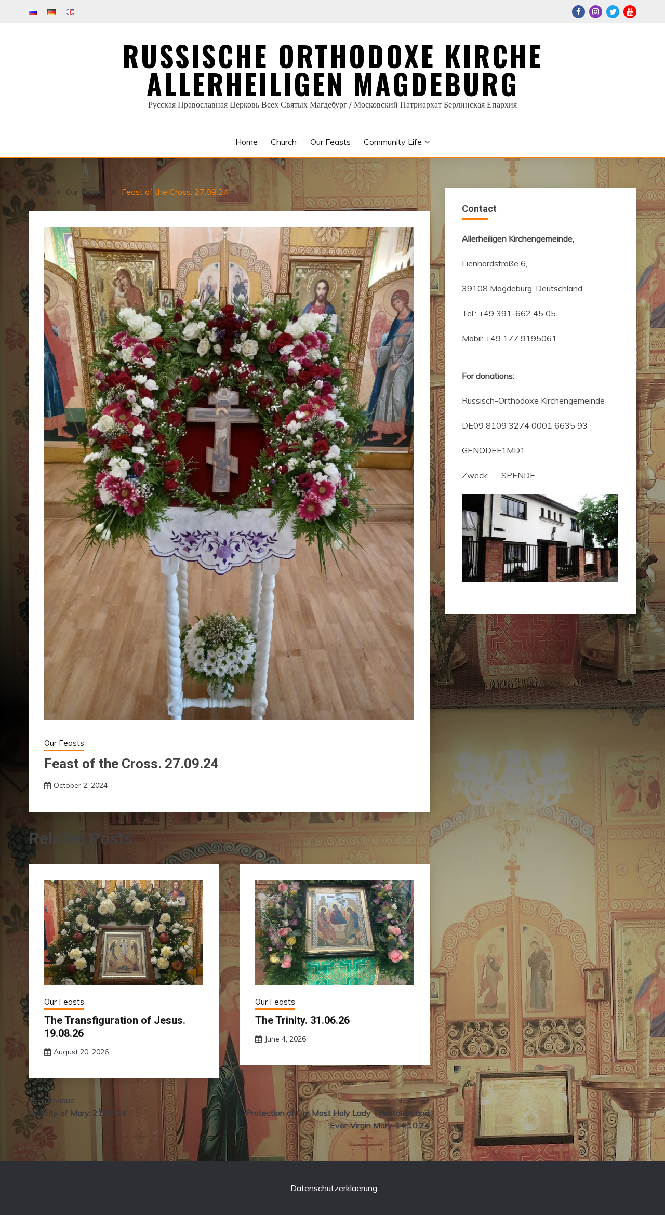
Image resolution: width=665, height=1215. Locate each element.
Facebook (578, 11)
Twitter (612, 11)
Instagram (595, 11)
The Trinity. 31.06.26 (302, 1020)
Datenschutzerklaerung (333, 1188)
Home (246, 142)
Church (284, 142)
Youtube (629, 11)
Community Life (393, 142)
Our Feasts (330, 142)
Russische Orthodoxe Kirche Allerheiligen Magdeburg (332, 69)
